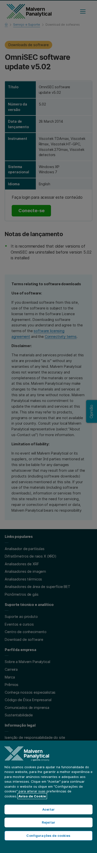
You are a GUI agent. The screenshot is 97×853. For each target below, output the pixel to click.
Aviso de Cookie (32, 796)
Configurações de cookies (48, 836)
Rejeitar (48, 822)
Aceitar (48, 809)
